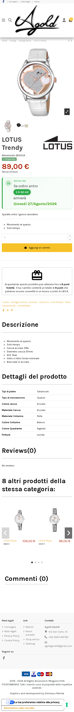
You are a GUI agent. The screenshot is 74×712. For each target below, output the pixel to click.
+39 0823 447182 (58, 637)
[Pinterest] (12, 310)
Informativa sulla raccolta (19, 708)
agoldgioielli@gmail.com (58, 646)
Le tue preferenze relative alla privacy (37, 702)
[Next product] (71, 40)
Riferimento (8, 155)
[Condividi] (3, 310)
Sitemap (30, 643)
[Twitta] (7, 310)
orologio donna (18, 302)
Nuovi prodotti (30, 633)
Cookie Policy (12, 640)
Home (36, 1)
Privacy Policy (12, 635)
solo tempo (57, 302)
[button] (32, 562)
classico (44, 302)
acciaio (33, 302)
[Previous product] (69, 40)
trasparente (9, 305)
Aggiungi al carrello (39, 247)
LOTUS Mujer (10, 540)
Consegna (13, 1)
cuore (5, 302)
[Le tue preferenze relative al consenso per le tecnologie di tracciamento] (67, 705)
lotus (68, 302)
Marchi (30, 627)
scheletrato (23, 305)
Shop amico (32, 639)
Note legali (26, 1)
